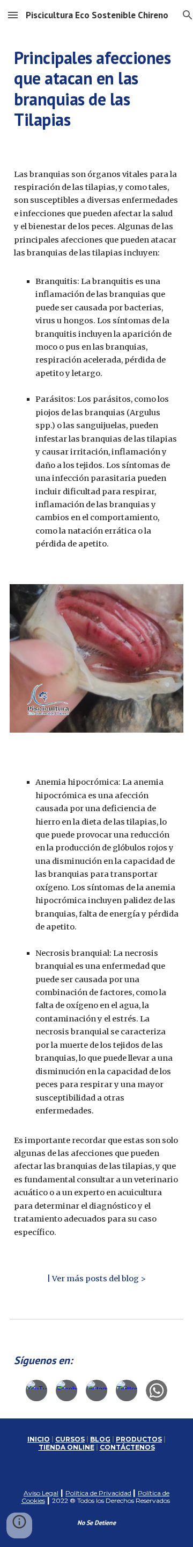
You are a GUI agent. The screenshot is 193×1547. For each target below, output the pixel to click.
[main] (96, 88)
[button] (13, 15)
